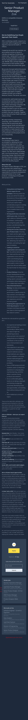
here (20, 487)
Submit (14, 570)
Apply (14, 551)
